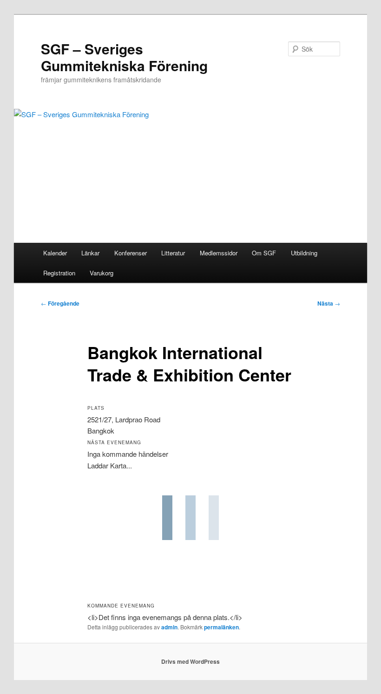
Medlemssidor (218, 252)
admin (169, 627)
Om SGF (264, 252)
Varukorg (101, 272)
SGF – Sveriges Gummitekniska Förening (124, 57)
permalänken (221, 627)
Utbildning (304, 252)
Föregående (60, 303)
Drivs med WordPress (190, 661)
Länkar (90, 252)
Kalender (55, 252)
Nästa (328, 303)
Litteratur (173, 252)
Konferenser (130, 252)
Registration (59, 272)
